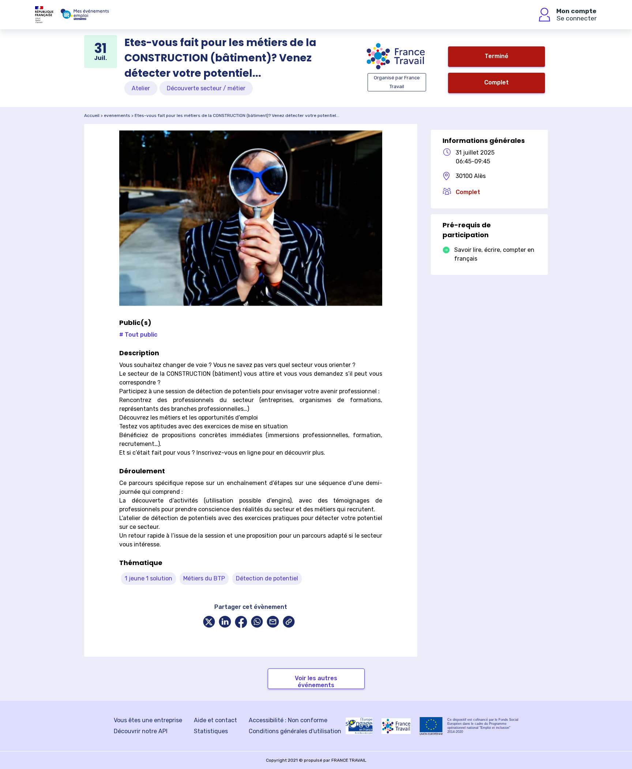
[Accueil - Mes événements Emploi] (85, 14)
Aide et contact (215, 720)
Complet (496, 82)
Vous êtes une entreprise (148, 720)
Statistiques (211, 731)
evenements (117, 115)
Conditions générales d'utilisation (295, 731)
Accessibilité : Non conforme (288, 720)
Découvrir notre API (141, 731)
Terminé (496, 56)
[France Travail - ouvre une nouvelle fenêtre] (396, 726)
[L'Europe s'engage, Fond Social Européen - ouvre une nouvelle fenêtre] (359, 725)
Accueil (91, 115)
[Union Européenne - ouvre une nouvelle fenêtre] (431, 726)
